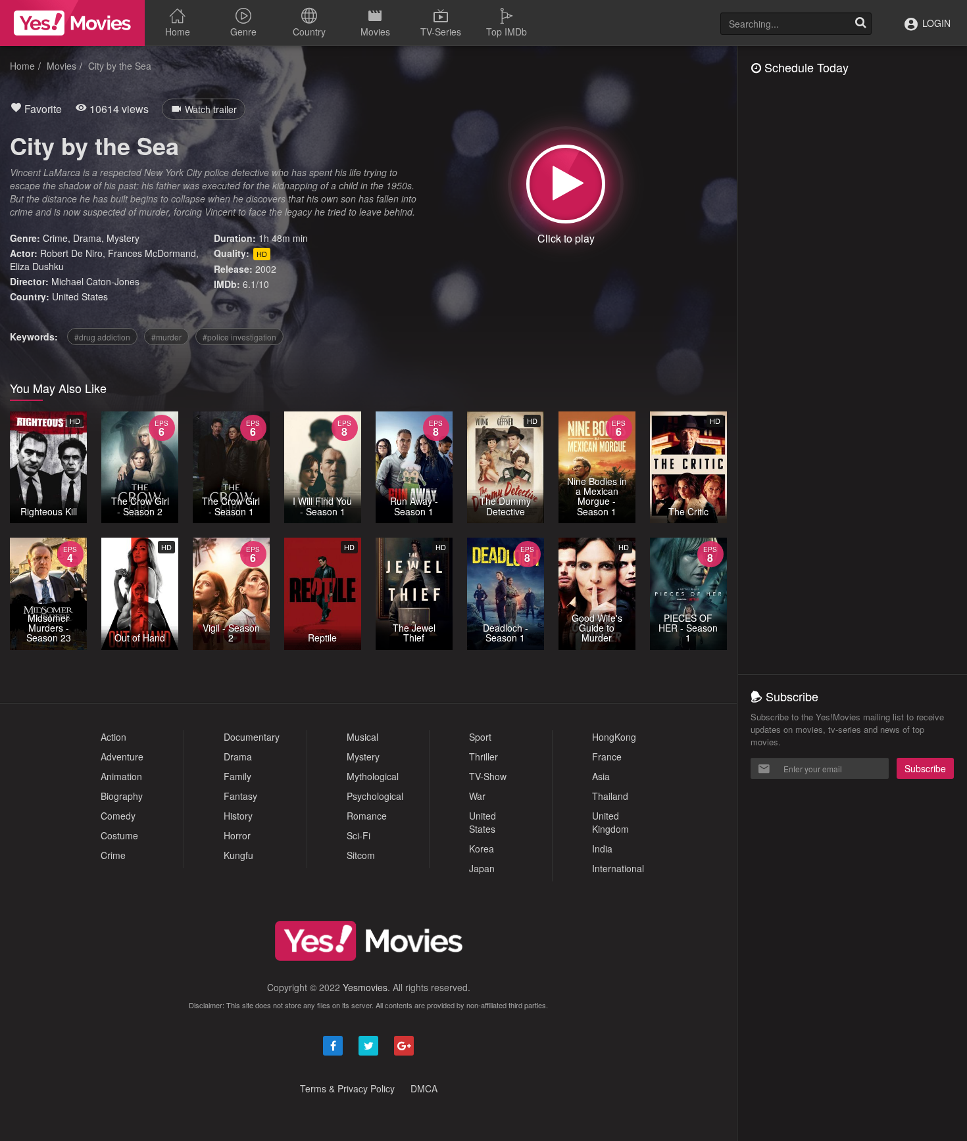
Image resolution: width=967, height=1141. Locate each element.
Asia (601, 776)
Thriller (483, 756)
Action (113, 736)
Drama (87, 237)
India (602, 848)
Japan (482, 868)
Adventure (122, 756)
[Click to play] (565, 184)
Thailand (610, 796)
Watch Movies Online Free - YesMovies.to (72, 23)
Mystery (123, 237)
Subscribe (925, 768)
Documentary (252, 736)
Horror (237, 835)
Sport (480, 736)
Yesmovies (365, 987)
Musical (362, 736)
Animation (121, 776)
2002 (265, 268)
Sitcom (361, 855)
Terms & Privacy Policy (347, 1088)
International (618, 868)
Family (237, 776)
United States (80, 296)
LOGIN (935, 23)
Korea (481, 848)
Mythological (373, 776)
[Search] (860, 23)
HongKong (614, 736)
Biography (122, 796)
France (607, 756)
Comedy (118, 815)
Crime (55, 237)
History (238, 815)
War (477, 796)
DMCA (423, 1088)
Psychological (375, 796)
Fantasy (240, 796)
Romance (367, 815)
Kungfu (238, 855)
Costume (119, 835)
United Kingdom (610, 822)
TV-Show (488, 776)
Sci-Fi (358, 835)
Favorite (42, 108)
